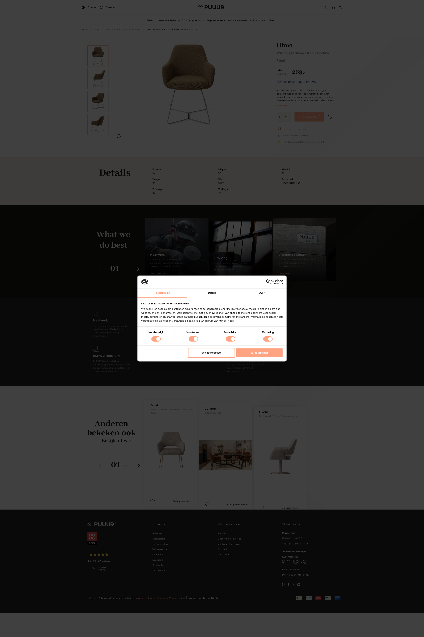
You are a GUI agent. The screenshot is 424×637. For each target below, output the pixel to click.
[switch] (193, 339)
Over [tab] (262, 292)
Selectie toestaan (211, 352)
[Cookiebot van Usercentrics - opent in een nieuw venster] (268, 281)
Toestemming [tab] (162, 292)
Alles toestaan (259, 352)
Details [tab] (212, 292)
